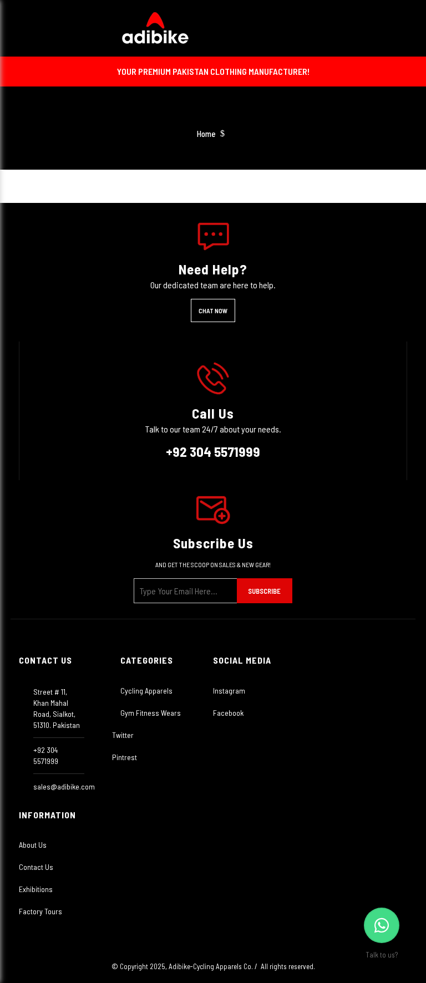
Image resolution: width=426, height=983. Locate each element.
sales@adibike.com (64, 786)
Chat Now (213, 310)
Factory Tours (40, 911)
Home (206, 134)
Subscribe (264, 591)
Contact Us (36, 867)
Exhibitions (36, 889)
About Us (33, 844)
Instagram (229, 690)
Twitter (123, 735)
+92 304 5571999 (213, 451)
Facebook (228, 712)
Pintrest (124, 757)
